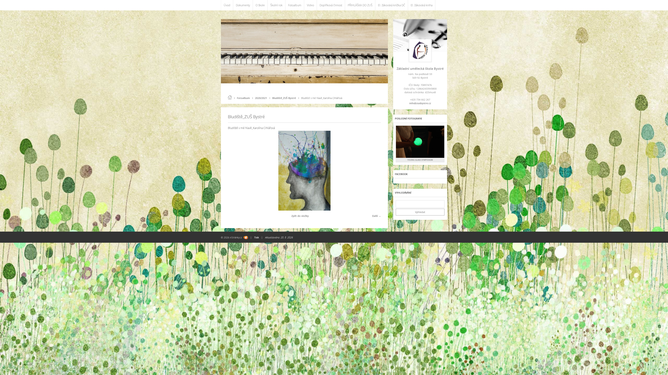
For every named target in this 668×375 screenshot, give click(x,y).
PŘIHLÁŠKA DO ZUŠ (360, 5)
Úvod (227, 5)
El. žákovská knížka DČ (391, 5)
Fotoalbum (294, 5)
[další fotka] (375, 171)
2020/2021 (261, 98)
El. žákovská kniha (421, 5)
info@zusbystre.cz (420, 103)
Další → (376, 216)
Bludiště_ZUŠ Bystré (284, 98)
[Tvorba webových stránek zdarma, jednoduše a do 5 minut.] (246, 237)
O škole (260, 5)
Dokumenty (243, 5)
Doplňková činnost (331, 5)
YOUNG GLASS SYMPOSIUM (420, 160)
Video (310, 5)
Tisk (256, 237)
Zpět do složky (300, 216)
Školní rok (276, 5)
